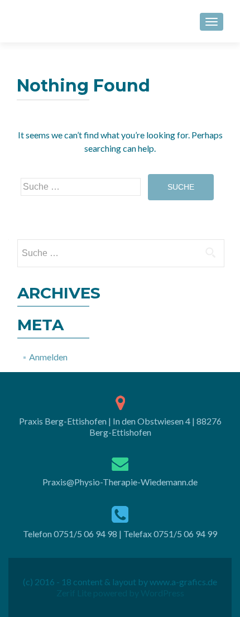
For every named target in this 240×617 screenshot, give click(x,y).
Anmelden (48, 356)
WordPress (161, 592)
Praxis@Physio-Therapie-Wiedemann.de (120, 481)
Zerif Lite (74, 592)
